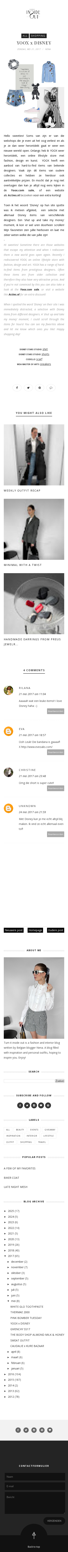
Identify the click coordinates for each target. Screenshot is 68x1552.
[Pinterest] (48, 1105)
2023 (11, 1222)
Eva (22, 729)
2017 (11, 1256)
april (13, 1351)
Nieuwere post (14, 930)
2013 (11, 1391)
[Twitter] (27, 1105)
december (17, 1261)
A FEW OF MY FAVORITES (20, 1168)
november (17, 1267)
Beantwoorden (55, 711)
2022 (11, 1228)
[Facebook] (20, 1105)
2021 (11, 1233)
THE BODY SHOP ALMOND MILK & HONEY (37, 1334)
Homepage (35, 930)
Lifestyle (48, 1135)
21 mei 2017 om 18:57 (32, 735)
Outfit (10, 1142)
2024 (11, 1216)
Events (34, 1129)
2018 (11, 1250)
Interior (32, 1135)
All (25, 35)
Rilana (25, 688)
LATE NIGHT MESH (15, 1187)
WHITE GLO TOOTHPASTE (26, 1306)
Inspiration (13, 1135)
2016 (11, 1374)
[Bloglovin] (41, 1105)
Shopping (38, 35)
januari (15, 1368)
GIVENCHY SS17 (20, 1329)
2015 (11, 1379)
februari (16, 1363)
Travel (42, 1142)
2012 (11, 1396)
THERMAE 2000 (20, 1312)
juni (13, 1295)
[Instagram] (34, 1105)
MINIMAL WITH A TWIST (23, 565)
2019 (11, 1244)
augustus (16, 1284)
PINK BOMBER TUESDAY (26, 1318)
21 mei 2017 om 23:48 (32, 776)
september (17, 1278)
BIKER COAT (11, 1177)
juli (13, 1289)
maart (15, 1357)
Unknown (27, 806)
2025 (11, 1211)
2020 (11, 1239)
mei (13, 1301)
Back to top (34, 1546)
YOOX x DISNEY (20, 1323)
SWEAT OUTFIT (20, 1340)
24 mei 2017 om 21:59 (32, 812)
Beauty (20, 1129)
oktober (16, 1273)
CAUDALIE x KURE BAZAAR (27, 1346)
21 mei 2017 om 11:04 (32, 694)
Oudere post (55, 930)
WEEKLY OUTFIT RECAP (22, 490)
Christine (27, 770)
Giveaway (50, 1129)
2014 (11, 1385)
